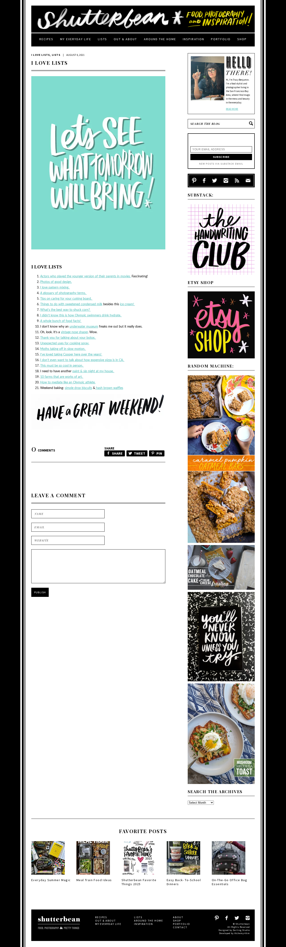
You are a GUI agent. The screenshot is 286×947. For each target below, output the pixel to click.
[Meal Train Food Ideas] (93, 876)
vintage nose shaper (74, 332)
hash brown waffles (109, 388)
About (178, 917)
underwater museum (83, 326)
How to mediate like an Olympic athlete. (67, 382)
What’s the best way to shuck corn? (65, 309)
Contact (180, 927)
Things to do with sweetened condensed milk (71, 304)
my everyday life (75, 39)
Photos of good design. (56, 282)
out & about (125, 39)
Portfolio (221, 39)
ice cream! (127, 304)
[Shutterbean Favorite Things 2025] (138, 876)
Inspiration (193, 39)
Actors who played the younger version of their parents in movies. (85, 276)
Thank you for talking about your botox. (68, 337)
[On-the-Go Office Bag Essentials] (228, 876)
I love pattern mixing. (55, 287)
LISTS (56, 54)
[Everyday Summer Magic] (48, 876)
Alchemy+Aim (242, 933)
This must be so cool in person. (62, 365)
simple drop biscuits (78, 388)
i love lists (40, 54)
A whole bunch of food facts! (61, 321)
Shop (242, 39)
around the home (160, 39)
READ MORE (232, 109)
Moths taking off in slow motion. (63, 349)
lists (102, 39)
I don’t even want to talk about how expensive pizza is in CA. (82, 360)
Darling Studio (241, 930)
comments (43, 450)
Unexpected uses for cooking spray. (64, 343)
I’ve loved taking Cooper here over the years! (71, 354)
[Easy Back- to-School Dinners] (183, 876)
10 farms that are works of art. (61, 376)
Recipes (46, 39)
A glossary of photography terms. (63, 293)
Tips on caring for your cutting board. (66, 298)
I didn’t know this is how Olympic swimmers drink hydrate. (81, 315)
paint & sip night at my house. (93, 371)
